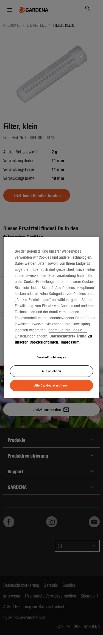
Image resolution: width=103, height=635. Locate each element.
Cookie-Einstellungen (51, 357)
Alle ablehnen (51, 371)
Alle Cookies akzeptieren (51, 385)
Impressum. (70, 342)
